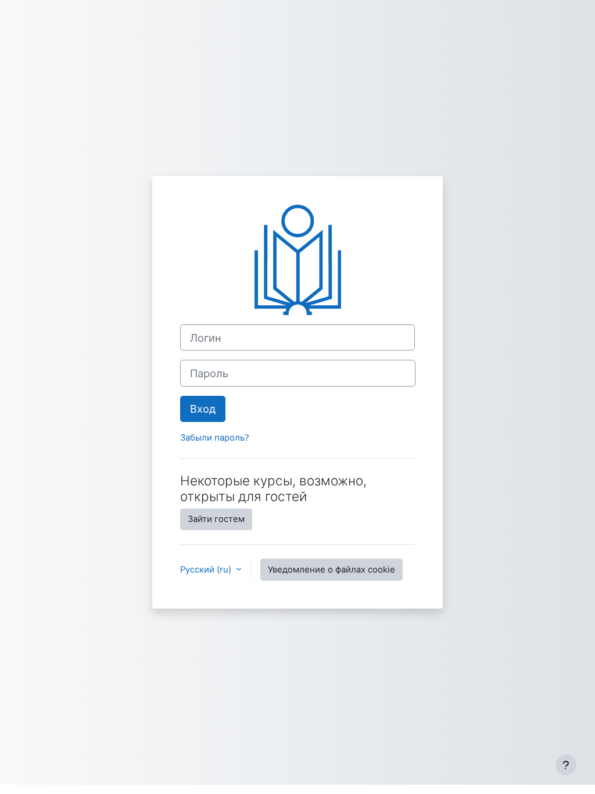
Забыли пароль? (214, 437)
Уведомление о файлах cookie (331, 569)
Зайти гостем (216, 519)
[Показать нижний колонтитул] (565, 764)
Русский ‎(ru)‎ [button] (207, 569)
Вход (203, 408)
